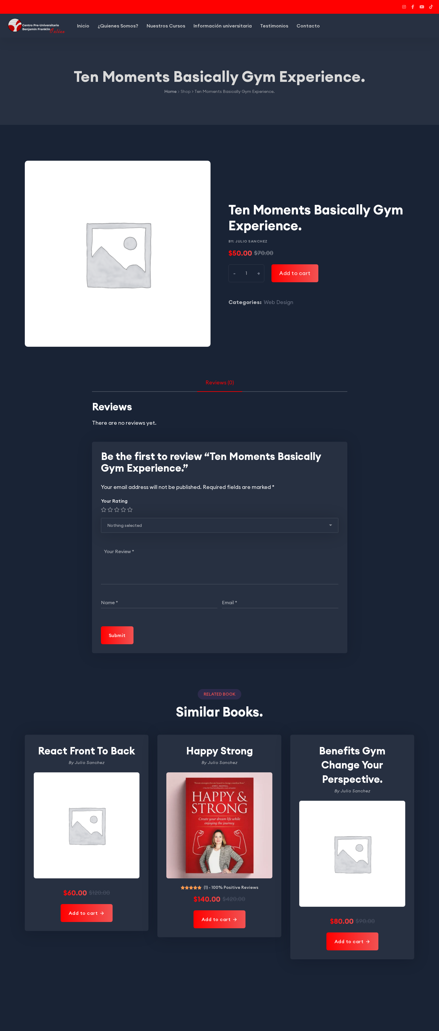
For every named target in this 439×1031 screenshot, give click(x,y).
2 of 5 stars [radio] (110, 509)
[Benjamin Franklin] (36, 25)
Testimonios (274, 26)
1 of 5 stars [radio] (103, 509)
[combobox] (219, 525)
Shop (186, 91)
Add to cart (295, 273)
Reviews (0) (219, 382)
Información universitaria (223, 26)
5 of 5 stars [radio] (130, 509)
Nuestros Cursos (166, 26)
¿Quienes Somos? (118, 26)
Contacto (308, 26)
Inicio (83, 26)
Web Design (278, 302)
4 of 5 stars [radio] (123, 509)
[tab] (219, 382)
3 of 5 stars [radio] (116, 509)
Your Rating (114, 501)
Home (170, 91)
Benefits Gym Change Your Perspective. (352, 764)
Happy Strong (219, 750)
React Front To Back (86, 750)
